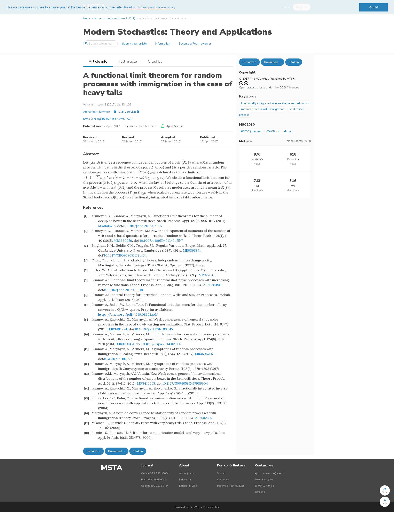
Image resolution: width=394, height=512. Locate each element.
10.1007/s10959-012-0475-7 (161, 240)
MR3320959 (123, 240)
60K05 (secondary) (278, 131)
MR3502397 (203, 418)
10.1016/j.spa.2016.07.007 (142, 226)
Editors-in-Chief (188, 485)
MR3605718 (107, 226)
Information (162, 44)
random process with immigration (262, 109)
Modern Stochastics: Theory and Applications (177, 32)
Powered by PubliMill (187, 507)
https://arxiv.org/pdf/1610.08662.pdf (127, 314)
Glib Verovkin (127, 112)
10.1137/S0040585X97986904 (185, 383)
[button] (385, 490)
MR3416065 (146, 383)
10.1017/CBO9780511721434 (125, 255)
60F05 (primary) (251, 131)
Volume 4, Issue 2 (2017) (121, 18)
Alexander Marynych (96, 112)
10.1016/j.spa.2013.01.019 (123, 290)
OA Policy (223, 479)
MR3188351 (125, 344)
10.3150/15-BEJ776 (118, 359)
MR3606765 (204, 354)
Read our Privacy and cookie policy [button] (149, 7)
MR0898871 (192, 250)
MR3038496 (211, 285)
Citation (138, 451)
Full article (127, 61)
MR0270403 (208, 275)
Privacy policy (211, 507)
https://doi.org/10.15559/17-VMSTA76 (107, 119)
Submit (221, 473)
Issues (98, 18)
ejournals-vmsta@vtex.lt (269, 473)
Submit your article (134, 44)
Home (86, 18)
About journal (187, 473)
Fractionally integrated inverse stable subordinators (275, 103)
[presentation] (98, 162)
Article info (98, 61)
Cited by (155, 61)
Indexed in (185, 479)
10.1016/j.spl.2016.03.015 (154, 329)
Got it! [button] (373, 7)
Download (115, 451)
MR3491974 (118, 329)
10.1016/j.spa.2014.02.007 (161, 344)
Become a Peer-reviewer (195, 44)
